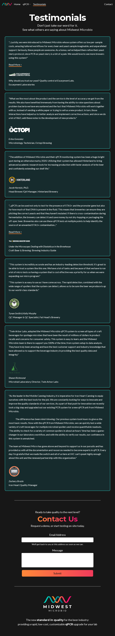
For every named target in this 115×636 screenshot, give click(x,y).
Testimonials (39, 4)
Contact (108, 4)
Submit (57, 573)
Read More (14, 64)
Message (57, 550)
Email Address (57, 534)
